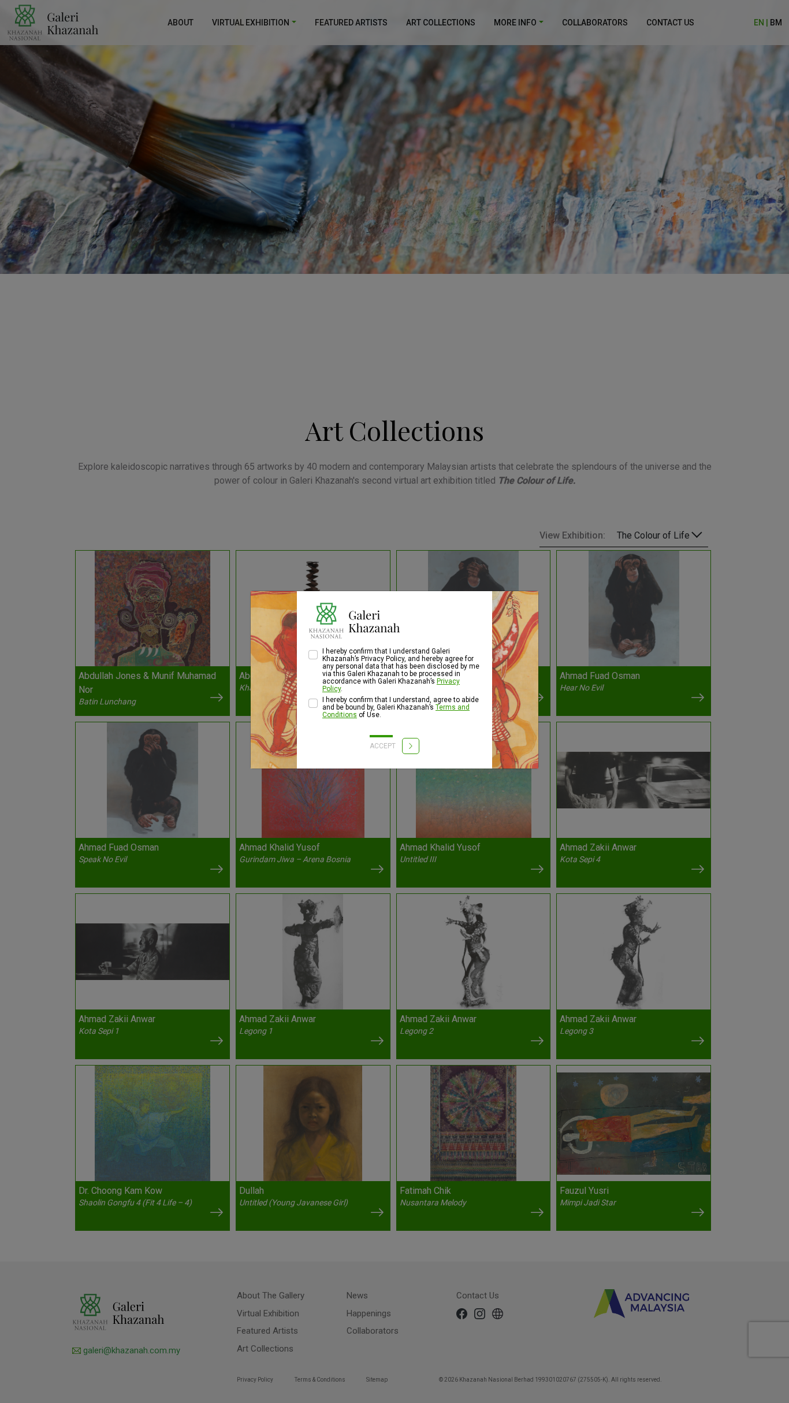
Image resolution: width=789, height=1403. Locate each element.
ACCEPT (383, 746)
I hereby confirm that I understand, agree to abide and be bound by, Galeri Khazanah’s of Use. (400, 707)
